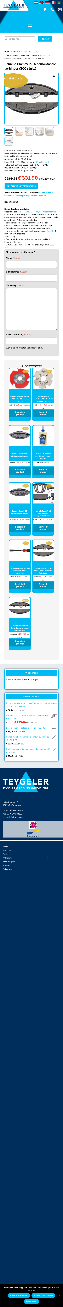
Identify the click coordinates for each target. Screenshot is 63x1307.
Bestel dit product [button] (20, 413)
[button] (54, 76)
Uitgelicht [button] (7, 858)
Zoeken (45, 39)
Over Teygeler (9, 862)
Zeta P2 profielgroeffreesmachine (23, 55)
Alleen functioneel (43, 1295)
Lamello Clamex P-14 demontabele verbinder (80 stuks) (43, 570)
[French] (54, 2)
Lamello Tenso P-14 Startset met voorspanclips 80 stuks (43, 513)
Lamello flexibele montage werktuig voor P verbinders (20, 570)
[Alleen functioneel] (59, 1295)
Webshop (18, 52)
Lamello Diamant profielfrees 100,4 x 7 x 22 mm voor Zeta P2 (43, 399)
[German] (48, 2)
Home (7, 52)
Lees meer (31, 1301)
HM (36, 162)
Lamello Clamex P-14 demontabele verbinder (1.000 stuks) (20, 627)
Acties (41, 192)
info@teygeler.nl (16, 817)
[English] (42, 2)
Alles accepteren (18, 1295)
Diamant (45, 162)
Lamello (30, 52)
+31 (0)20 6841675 (15, 810)
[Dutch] (36, 2)
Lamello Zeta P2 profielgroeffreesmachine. (36, 212)
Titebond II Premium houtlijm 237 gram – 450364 (43, 456)
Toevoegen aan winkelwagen (21, 186)
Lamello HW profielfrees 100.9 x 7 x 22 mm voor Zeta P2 (19, 399)
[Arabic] (59, 2)
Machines (7, 850)
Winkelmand (8, 869)
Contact (6, 865)
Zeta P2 (49, 231)
